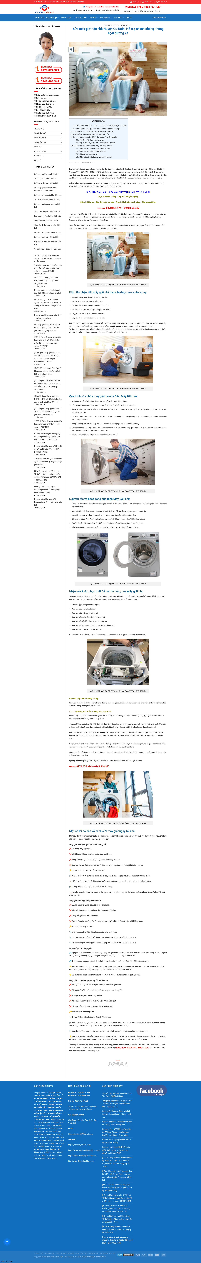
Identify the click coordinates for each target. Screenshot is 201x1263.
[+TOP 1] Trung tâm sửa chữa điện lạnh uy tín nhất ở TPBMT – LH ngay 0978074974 (48, 424)
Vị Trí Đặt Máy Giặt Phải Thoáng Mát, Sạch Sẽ (95, 143)
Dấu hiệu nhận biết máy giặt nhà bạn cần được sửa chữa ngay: (94, 129)
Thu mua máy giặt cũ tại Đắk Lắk (47, 211)
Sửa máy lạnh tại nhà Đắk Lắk (46, 237)
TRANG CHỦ (39, 18)
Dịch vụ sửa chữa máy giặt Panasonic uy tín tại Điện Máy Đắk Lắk (48, 502)
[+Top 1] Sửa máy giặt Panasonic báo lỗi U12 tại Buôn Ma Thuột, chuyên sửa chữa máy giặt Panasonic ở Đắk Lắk (117, 1175)
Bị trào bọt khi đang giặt (87, 154)
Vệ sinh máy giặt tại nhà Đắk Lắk (47, 249)
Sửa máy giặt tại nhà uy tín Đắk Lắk (118, 25)
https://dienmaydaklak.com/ (79, 1145)
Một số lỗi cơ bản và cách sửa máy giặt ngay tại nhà (91, 146)
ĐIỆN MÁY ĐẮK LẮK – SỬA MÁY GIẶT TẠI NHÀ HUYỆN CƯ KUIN (100, 126)
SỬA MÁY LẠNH (80, 18)
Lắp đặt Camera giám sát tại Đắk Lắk (47, 243)
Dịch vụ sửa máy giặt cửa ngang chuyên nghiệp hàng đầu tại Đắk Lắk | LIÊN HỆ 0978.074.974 (47, 437)
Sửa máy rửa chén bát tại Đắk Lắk (48, 195)
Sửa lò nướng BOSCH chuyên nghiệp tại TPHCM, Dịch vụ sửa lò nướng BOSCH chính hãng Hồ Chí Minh (117, 1132)
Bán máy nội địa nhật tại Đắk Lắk (47, 216)
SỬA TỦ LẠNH (66, 18)
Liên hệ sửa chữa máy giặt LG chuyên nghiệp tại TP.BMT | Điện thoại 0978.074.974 (47, 490)
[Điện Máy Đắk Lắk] (48, 9)
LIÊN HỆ (128, 18)
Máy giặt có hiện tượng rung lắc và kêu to (94, 157)
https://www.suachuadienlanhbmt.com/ (84, 1150)
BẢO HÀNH (118, 18)
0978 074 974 (132, 7)
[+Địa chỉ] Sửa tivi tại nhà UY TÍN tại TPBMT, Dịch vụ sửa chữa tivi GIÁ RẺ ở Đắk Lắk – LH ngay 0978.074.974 (117, 1198)
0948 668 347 (152, 7)
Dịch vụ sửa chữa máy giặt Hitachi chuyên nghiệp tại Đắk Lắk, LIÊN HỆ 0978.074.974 (48, 449)
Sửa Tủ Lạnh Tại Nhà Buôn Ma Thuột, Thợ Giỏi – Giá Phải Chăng (117, 1094)
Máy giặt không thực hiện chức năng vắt (93, 148)
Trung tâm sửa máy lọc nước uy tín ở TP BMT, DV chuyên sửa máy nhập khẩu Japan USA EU (48, 268)
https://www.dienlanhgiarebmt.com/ (82, 1156)
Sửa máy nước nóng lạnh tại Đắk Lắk (47, 205)
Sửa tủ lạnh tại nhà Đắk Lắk (45, 178)
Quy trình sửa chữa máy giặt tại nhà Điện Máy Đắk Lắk (91, 131)
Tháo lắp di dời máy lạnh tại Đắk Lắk (47, 226)
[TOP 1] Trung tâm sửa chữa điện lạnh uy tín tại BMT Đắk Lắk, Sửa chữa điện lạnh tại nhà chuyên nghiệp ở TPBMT (117, 1162)
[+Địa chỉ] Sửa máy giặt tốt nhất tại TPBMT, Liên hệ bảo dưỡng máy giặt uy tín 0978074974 (48, 412)
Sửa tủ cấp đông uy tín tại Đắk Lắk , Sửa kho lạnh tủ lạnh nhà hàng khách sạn (46, 280)
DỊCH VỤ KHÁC (105, 18)
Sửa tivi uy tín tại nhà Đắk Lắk (46, 183)
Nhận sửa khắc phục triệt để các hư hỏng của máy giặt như (93, 137)
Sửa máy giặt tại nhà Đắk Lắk (46, 174)
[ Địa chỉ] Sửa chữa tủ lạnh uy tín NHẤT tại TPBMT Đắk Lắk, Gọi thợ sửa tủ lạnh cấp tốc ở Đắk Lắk (48, 399)
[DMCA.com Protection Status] (125, 1255)
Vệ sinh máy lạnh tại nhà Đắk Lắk (47, 232)
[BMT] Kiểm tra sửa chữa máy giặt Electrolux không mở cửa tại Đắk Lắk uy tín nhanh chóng (48, 371)
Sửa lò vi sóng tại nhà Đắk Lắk (46, 199)
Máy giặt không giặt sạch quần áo (91, 151)
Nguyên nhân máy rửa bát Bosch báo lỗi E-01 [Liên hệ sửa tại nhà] (117, 1123)
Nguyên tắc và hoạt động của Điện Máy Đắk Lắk (89, 134)
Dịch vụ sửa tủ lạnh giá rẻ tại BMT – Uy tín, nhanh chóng (116, 1141)
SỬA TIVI (93, 18)
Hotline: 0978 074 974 (159, 18)
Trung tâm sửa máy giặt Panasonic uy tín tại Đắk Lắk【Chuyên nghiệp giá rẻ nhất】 (48, 462)
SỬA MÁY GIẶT (51, 18)
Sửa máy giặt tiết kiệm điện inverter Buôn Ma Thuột (45, 189)
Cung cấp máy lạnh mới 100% (46, 220)
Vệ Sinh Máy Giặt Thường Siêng (90, 140)
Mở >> (103, 121)
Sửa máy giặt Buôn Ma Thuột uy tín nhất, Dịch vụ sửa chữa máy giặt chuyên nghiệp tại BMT (47, 327)
